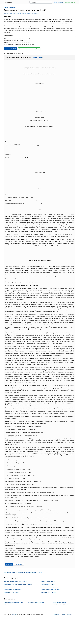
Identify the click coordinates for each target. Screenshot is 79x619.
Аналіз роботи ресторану (11, 592)
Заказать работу (70, 2)
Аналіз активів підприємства (12, 589)
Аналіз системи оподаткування (50, 587)
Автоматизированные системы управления (13, 603)
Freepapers (14, 614)
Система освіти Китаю (48, 584)
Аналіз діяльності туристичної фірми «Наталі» (18, 584)
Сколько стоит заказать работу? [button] (29, 49)
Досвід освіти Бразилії (48, 581)
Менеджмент (12, 7)
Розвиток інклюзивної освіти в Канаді (15, 581)
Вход (55, 2)
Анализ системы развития (36, 602)
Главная (6, 7)
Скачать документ (36, 57)
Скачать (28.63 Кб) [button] (10, 49)
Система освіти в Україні (48, 592)
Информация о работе (23, 572)
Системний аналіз (9, 587)
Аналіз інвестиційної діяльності (50, 589)
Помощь (60, 2)
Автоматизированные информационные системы (61, 603)
